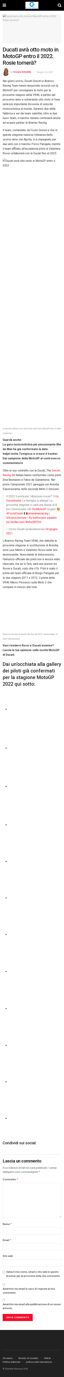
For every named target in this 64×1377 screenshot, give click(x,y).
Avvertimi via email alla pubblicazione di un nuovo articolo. (32, 1306)
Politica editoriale (11, 1362)
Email (7, 1240)
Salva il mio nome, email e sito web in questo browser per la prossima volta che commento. (33, 1273)
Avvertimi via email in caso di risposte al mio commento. (29, 1290)
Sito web (8, 1256)
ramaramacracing (37, 513)
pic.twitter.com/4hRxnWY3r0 (23, 522)
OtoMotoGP (39, 509)
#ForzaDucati (14, 513)
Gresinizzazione (16, 517)
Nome (7, 1224)
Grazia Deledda (22, 72)
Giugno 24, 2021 (45, 72)
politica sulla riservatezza (39, 1362)
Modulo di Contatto (28, 1358)
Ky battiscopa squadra (43, 517)
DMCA (47, 1358)
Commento (10, 1179)
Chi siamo (8, 1358)
